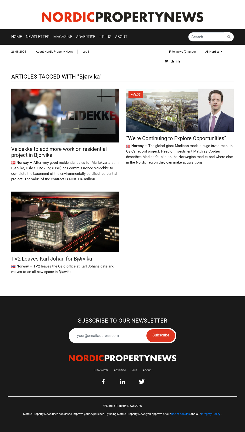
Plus (134, 370)
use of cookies (180, 414)
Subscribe (160, 335)
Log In (86, 51)
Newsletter (101, 370)
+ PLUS (105, 36)
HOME (16, 36)
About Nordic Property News (54, 51)
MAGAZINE (62, 36)
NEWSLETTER (38, 36)
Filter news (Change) (182, 51)
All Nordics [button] (212, 51)
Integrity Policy (210, 414)
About (147, 370)
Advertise (120, 370)
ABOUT (121, 36)
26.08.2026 (18, 51)
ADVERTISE (85, 36)
